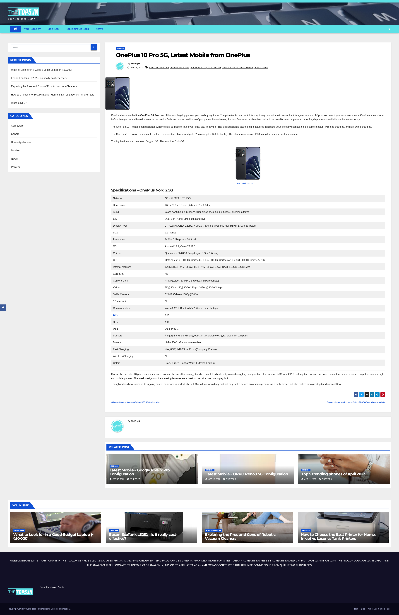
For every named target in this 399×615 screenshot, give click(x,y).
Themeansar (64, 609)
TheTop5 (135, 63)
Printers (15, 167)
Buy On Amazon (244, 183)
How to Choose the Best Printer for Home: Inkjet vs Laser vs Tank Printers (52, 94)
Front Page (372, 609)
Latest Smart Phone (159, 67)
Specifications (261, 67)
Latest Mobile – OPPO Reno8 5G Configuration (246, 474)
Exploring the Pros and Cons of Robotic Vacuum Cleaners (44, 86)
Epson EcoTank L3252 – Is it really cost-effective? (39, 78)
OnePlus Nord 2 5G (179, 67)
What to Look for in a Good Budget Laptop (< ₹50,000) (41, 70)
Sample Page (384, 609)
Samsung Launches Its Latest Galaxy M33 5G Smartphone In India (355, 402)
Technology (32, 29)
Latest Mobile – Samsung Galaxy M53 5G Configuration (136, 402)
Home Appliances (77, 29)
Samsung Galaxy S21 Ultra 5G (206, 67)
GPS (115, 315)
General (15, 134)
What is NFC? (19, 103)
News (99, 29)
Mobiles (53, 29)
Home (357, 609)
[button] (389, 29)
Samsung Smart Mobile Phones (237, 67)
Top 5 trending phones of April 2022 (333, 474)
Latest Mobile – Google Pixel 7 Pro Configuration (140, 472)
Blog (363, 609)
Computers (17, 125)
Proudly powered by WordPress (22, 609)
